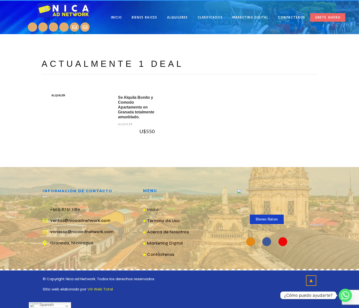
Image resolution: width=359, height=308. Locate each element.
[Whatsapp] (64, 27)
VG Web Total (100, 289)
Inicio (116, 17)
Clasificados (210, 17)
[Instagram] (43, 27)
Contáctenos (291, 17)
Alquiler (125, 124)
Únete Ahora (327, 17)
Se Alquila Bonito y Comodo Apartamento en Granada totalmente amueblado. (136, 107)
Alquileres (177, 17)
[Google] (53, 27)
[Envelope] (74, 27)
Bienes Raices (144, 17)
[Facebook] (32, 27)
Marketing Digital (250, 17)
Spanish (46, 305)
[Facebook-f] (266, 241)
